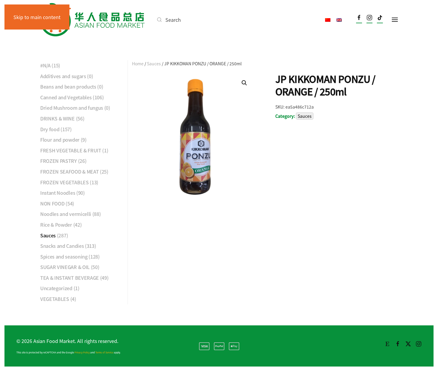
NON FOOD (52, 203)
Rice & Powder (56, 224)
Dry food (49, 129)
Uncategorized (56, 288)
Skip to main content (36, 17)
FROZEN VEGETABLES (64, 182)
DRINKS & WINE (57, 118)
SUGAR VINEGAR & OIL (65, 266)
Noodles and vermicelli (65, 213)
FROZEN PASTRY (58, 160)
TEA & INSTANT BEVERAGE (69, 277)
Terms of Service (104, 352)
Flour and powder (60, 139)
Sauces (154, 64)
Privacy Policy (82, 352)
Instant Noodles (57, 192)
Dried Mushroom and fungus (71, 107)
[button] (394, 20)
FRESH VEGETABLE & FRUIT (70, 150)
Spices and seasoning (64, 256)
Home (138, 64)
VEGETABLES (54, 298)
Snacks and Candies (62, 245)
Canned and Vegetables (65, 97)
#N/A (45, 65)
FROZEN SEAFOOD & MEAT (69, 171)
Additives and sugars (63, 76)
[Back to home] (92, 19)
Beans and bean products (68, 86)
